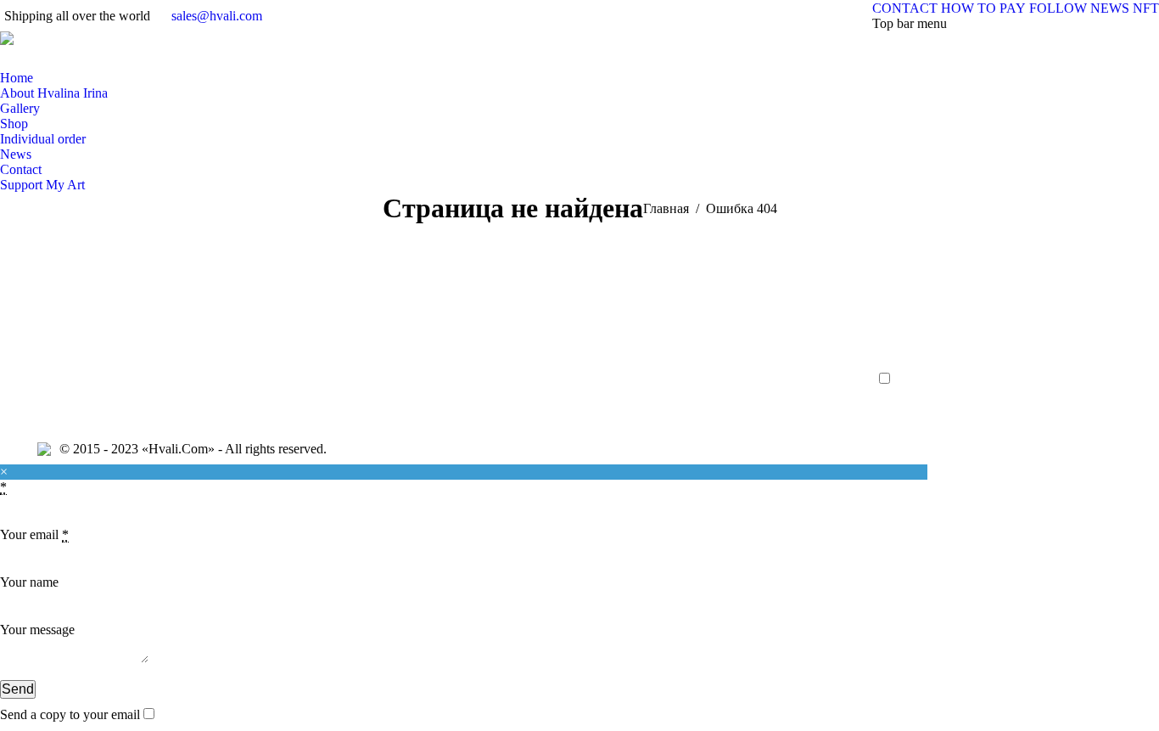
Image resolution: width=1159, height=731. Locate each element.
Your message (37, 629)
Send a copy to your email (70, 714)
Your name (29, 582)
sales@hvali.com (216, 15)
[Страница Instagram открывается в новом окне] (81, 58)
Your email (34, 534)
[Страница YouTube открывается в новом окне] (106, 58)
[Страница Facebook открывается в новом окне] (30, 58)
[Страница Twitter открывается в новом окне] (55, 58)
